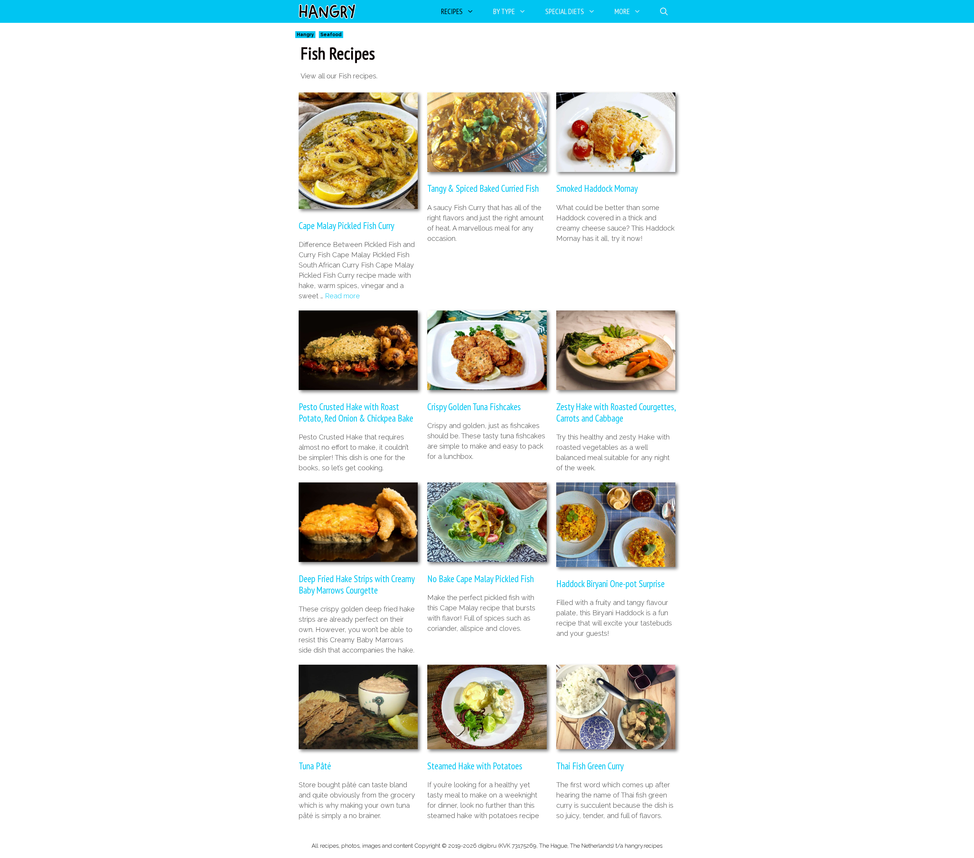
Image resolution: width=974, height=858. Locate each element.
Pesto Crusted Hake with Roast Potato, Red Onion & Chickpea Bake (356, 412)
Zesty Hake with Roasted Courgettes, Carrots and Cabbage (615, 412)
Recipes (452, 11)
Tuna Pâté (315, 766)
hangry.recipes (643, 845)
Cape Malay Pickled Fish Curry (346, 226)
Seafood (331, 34)
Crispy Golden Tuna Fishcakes (474, 407)
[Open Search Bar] (664, 11)
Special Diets (564, 11)
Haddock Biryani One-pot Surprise (610, 584)
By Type (504, 11)
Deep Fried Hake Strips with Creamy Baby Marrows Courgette (356, 584)
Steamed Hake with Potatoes (474, 766)
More (622, 11)
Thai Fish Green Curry (590, 766)
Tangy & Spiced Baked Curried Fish (483, 188)
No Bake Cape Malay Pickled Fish (480, 579)
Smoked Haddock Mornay (597, 188)
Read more (342, 296)
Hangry (305, 34)
